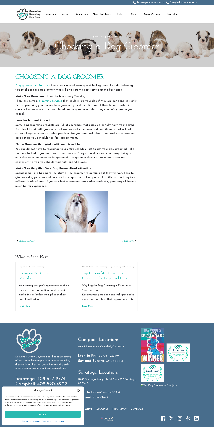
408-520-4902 (52, 384)
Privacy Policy (47, 421)
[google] (196, 418)
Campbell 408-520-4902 (183, 2)
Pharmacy (119, 409)
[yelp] (188, 418)
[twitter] (171, 418)
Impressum (59, 421)
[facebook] (163, 418)
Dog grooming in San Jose (32, 85)
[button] (79, 390)
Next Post (128, 241)
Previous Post (26, 241)
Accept (42, 414)
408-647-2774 (51, 378)
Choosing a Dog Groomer (107, 46)
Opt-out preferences (31, 421)
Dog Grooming (114, 267)
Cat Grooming (101, 267)
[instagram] (180, 418)
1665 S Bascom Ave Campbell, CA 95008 (101, 347)
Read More (24, 306)
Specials (102, 409)
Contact (137, 409)
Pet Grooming (114, 37)
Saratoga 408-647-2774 (150, 2)
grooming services (50, 101)
